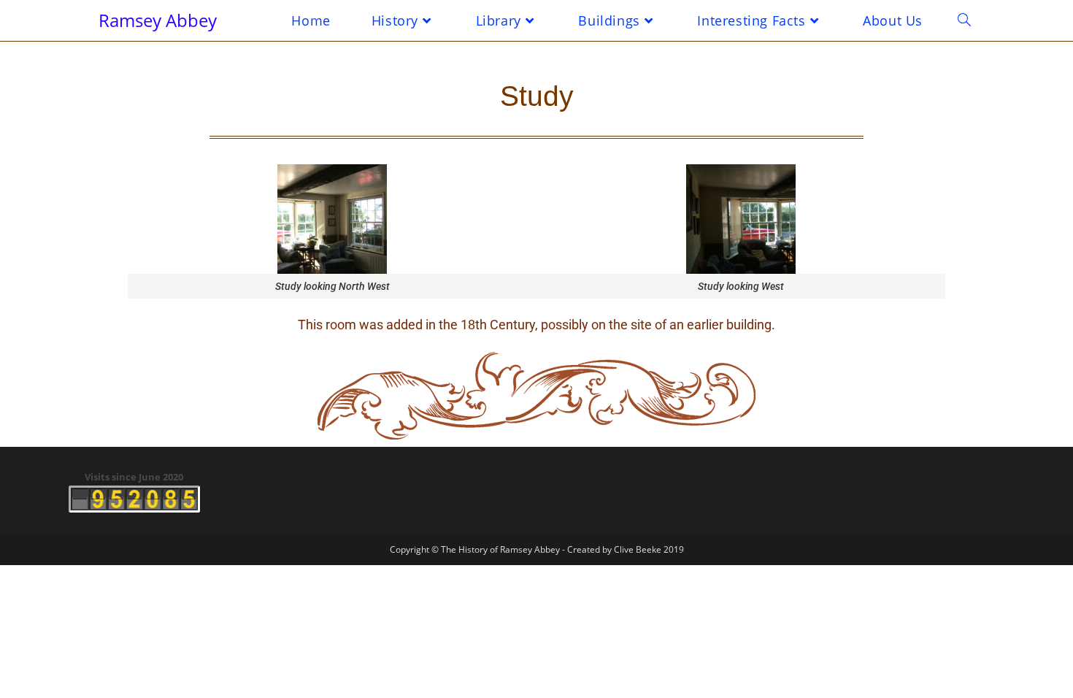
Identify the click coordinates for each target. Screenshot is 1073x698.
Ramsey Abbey (158, 20)
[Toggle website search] (964, 20)
